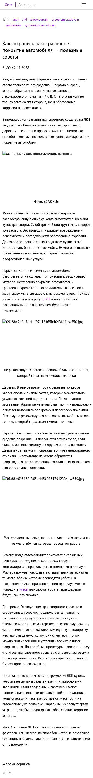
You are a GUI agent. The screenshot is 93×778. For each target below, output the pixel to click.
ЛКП (46, 299)
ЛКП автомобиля (35, 19)
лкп (16, 19)
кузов (23, 589)
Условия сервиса (16, 764)
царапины (13, 25)
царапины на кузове (40, 25)
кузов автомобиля (65, 19)
